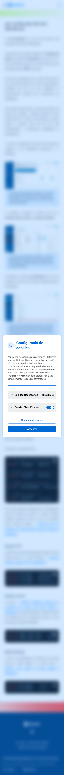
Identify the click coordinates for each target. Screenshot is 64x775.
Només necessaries (32, 420)
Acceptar (32, 429)
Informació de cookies (39, 372)
